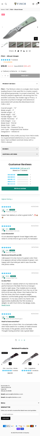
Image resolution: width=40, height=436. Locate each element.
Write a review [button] (20, 188)
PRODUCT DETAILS (9, 84)
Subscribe (5, 418)
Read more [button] (6, 305)
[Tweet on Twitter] (18, 51)
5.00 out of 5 (25, 168)
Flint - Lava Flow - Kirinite (10, 368)
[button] (6, 60)
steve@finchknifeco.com (13, 397)
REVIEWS (5, 149)
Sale (3, 14)
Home (2, 9)
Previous (2, 27)
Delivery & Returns (10, 71)
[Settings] (33, 3)
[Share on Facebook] (15, 51)
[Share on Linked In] (24, 51)
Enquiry (23, 71)
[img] (6, 207)
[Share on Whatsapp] (27, 51)
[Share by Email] (30, 51)
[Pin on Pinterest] (21, 51)
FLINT (7, 9)
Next (37, 27)
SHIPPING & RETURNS (10, 154)
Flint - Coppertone (30, 368)
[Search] (6, 3)
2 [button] (19, 340)
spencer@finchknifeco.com (14, 394)
